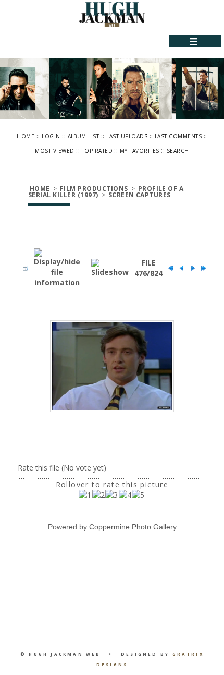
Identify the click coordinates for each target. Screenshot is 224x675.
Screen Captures (139, 194)
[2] (98, 495)
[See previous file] (179, 268)
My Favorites (139, 150)
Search (178, 150)
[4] (125, 495)
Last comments (178, 136)
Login (51, 136)
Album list (83, 136)
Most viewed (54, 150)
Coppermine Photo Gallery (133, 527)
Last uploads (126, 136)
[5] (138, 495)
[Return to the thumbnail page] (23, 268)
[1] (85, 495)
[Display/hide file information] (57, 268)
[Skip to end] (201, 268)
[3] (111, 495)
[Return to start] (168, 268)
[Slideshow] (110, 268)
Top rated (97, 150)
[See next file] (190, 268)
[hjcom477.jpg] (112, 366)
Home (25, 136)
